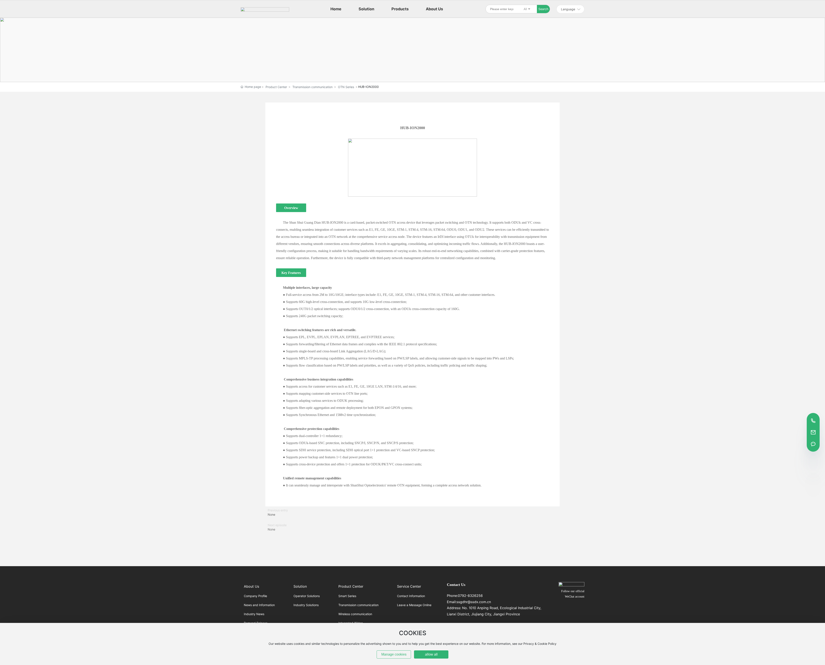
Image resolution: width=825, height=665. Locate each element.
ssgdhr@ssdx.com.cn (474, 602)
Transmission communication (312, 87)
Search (543, 9)
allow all (431, 654)
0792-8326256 (470, 595)
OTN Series (346, 87)
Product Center (276, 87)
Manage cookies (393, 654)
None (271, 514)
